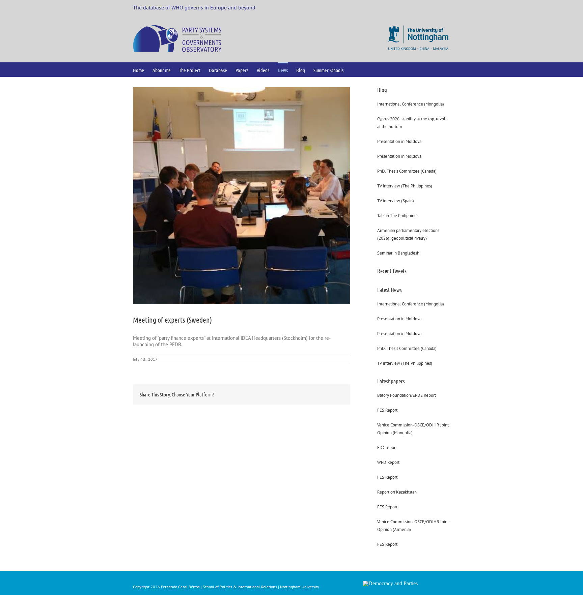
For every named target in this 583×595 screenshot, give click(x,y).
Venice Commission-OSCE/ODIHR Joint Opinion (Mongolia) (413, 429)
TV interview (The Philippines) (404, 186)
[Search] (354, 69)
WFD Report (388, 462)
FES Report (387, 410)
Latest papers (391, 381)
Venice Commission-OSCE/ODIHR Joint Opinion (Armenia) (413, 525)
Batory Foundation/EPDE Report (406, 395)
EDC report (387, 447)
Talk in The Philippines (397, 215)
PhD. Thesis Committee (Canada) (407, 171)
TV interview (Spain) (395, 201)
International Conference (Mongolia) (410, 104)
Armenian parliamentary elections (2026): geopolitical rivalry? (408, 234)
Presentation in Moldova (399, 141)
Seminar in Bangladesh (398, 253)
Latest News (389, 289)
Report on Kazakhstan (397, 492)
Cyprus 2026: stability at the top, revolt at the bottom (412, 122)
